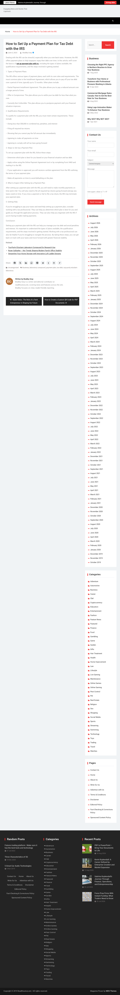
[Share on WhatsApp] (31, 263)
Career (93, 594)
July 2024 (94, 325)
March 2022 (94, 444)
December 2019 (96, 554)
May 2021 (94, 486)
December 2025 (96, 253)
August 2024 (95, 321)
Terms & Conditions (98, 795)
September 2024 (96, 316)
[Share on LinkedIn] (26, 263)
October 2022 (95, 414)
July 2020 (94, 528)
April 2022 (94, 439)
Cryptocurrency (96, 603)
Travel (92, 747)
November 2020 (96, 511)
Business (25, 267)
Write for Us (95, 785)
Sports (93, 721)
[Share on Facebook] (14, 263)
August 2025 (95, 270)
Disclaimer (94, 800)
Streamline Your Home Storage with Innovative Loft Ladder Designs (34, 254)
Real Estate (94, 700)
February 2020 (95, 545)
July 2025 (94, 274)
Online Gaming (96, 687)
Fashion (93, 615)
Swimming (94, 730)
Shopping (94, 713)
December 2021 (96, 456)
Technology (94, 734)
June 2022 (94, 431)
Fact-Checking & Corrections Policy (20, 893)
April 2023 (94, 388)
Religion (93, 704)
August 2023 (95, 372)
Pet (91, 696)
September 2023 (96, 367)
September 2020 (96, 520)
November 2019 (96, 558)
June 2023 (94, 380)
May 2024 (94, 333)
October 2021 (95, 465)
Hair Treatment (96, 653)
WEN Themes (111, 991)
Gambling (94, 636)
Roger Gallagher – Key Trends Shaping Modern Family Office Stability (35, 251)
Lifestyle (93, 670)
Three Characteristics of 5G (16, 857)
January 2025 (95, 299)
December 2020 (96, 507)
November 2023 (96, 359)
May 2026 (94, 236)
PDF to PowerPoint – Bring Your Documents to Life (104, 848)
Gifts (92, 649)
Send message (95, 202)
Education (94, 607)
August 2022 (95, 422)
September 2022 (96, 418)
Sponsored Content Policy (100, 817)
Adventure (94, 581)
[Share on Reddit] (43, 263)
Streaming (94, 726)
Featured (93, 624)
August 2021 (95, 473)
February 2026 (95, 244)
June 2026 (94, 232)
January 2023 (95, 401)
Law (92, 666)
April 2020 (94, 537)
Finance (93, 628)
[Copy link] (59, 263)
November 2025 (96, 257)
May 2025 (94, 282)
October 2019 (95, 562)
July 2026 (94, 227)
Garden (93, 645)
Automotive (94, 586)
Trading (93, 742)
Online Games (95, 683)
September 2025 (96, 266)
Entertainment (95, 611)
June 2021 (94, 482)
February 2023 (95, 397)
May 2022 (94, 435)
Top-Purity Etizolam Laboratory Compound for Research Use (31, 247)
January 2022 (95, 452)
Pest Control (95, 692)
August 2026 (95, 223)
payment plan (51, 267)
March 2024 (94, 342)
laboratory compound (37, 267)
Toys (92, 738)
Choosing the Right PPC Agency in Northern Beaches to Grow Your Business (100, 67)
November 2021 (96, 461)
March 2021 (94, 494)
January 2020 (95, 550)
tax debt (60, 267)
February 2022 (95, 448)
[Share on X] (20, 263)
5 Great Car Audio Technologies (18, 866)
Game (92, 641)
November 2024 (96, 308)
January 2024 (95, 350)
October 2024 (95, 312)
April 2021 (94, 490)
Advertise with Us (97, 790)
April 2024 (94, 338)
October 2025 (95, 261)
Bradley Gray (27, 53)
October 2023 (95, 363)
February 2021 (95, 499)
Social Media (95, 717)
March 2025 (94, 291)
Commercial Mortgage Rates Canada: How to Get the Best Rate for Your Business (99, 96)
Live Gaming (95, 675)
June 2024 (94, 329)
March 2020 (94, 541)
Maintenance (95, 679)
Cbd (91, 598)
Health (93, 658)
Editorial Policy (96, 805)
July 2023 (94, 376)
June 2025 (94, 278)
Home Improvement (98, 662)
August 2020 (95, 524)
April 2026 (94, 240)
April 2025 (94, 287)
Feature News (95, 620)
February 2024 (95, 346)
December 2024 (96, 304)
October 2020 (95, 516)
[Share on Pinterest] (37, 263)
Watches (93, 751)
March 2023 (94, 393)
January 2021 (95, 503)
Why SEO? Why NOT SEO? (98, 119)
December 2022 (96, 405)
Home (92, 775)
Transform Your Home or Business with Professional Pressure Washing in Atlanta (99, 81)
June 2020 (94, 533)
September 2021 (96, 469)
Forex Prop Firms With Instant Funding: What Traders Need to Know (104, 896)
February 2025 (95, 295)
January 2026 (95, 249)
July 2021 (94, 478)
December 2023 (96, 355)
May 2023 (94, 384)
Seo (91, 709)
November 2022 (96, 410)
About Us (94, 780)
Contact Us (94, 770)
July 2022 (94, 427)
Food (92, 632)
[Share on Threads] (54, 263)
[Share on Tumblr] (48, 263)
